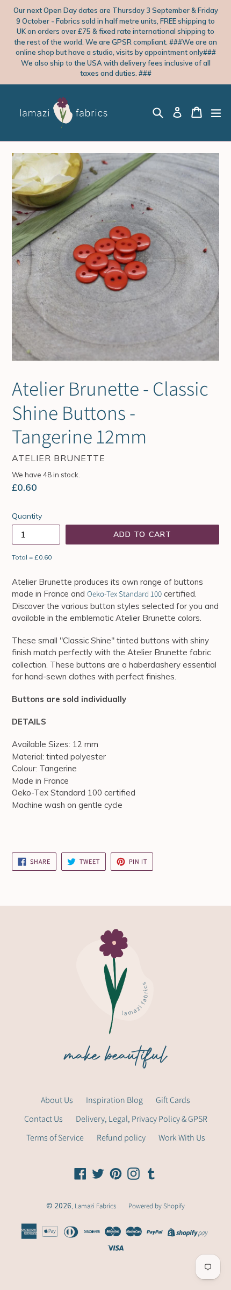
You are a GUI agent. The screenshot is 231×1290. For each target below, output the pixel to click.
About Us (57, 1100)
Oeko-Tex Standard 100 (124, 594)
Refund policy (121, 1137)
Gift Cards (173, 1100)
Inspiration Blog (114, 1100)
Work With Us (181, 1137)
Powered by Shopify (156, 1205)
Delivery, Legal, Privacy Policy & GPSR (141, 1118)
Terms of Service (55, 1137)
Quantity (27, 516)
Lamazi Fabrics (96, 1205)
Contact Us (43, 1118)
